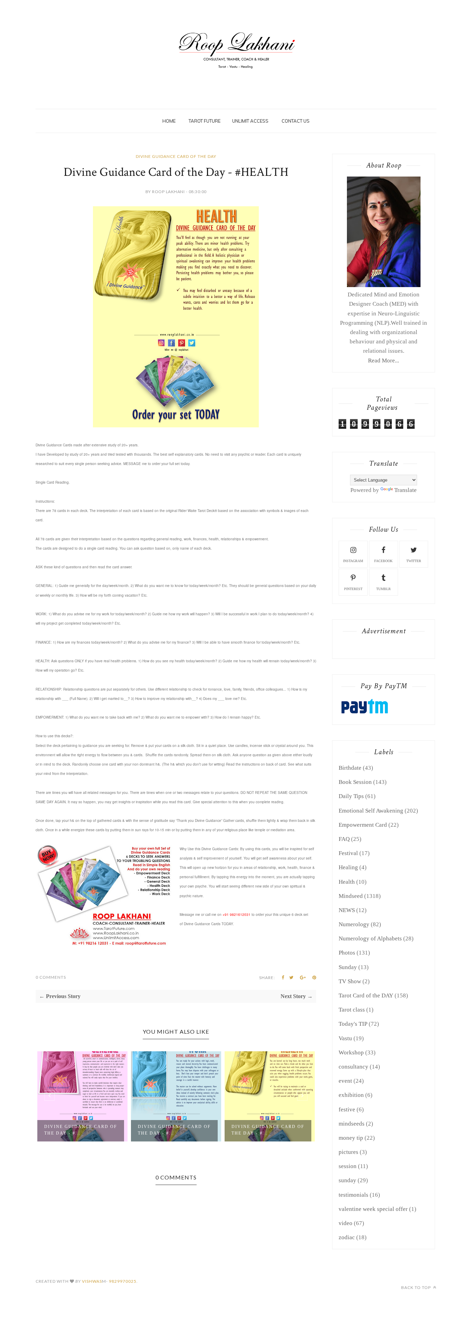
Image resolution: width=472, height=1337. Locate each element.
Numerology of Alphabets (370, 938)
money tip (351, 1138)
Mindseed (351, 896)
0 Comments (51, 977)
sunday (347, 1180)
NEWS (347, 910)
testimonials (353, 1195)
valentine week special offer (373, 1209)
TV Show (350, 981)
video (345, 1223)
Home (169, 121)
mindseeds (352, 1123)
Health (347, 882)
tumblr (383, 589)
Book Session (355, 782)
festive (347, 1109)
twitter (413, 561)
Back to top (416, 1287)
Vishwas (92, 1281)
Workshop (351, 1052)
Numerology (354, 924)
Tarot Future (204, 121)
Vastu (345, 1038)
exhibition (351, 1095)
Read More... (383, 360)
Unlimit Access (250, 121)
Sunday (348, 967)
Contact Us (296, 121)
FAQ (344, 839)
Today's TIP (353, 1024)
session (348, 1166)
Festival (348, 853)
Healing (348, 867)
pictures (348, 1152)
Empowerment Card (363, 825)
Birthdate (350, 768)
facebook (383, 561)
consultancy (353, 1066)
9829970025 (122, 1281)
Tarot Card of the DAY (366, 995)
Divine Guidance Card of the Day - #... (80, 1130)
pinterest (353, 589)
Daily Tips (351, 796)
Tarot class (352, 1009)
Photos (347, 952)
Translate (405, 490)
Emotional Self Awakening (371, 810)
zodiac (347, 1237)
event (345, 1081)
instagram (353, 561)
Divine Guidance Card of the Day (176, 156)
